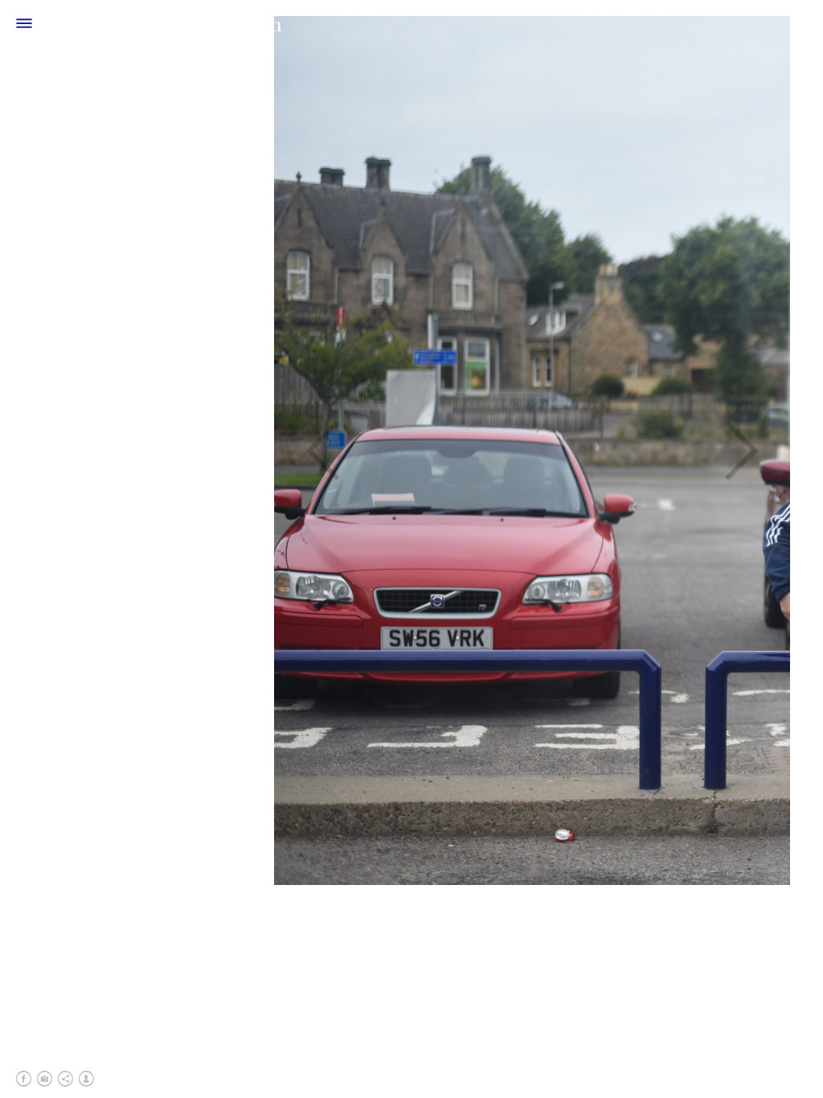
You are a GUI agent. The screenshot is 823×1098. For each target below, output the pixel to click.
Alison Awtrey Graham (165, 23)
